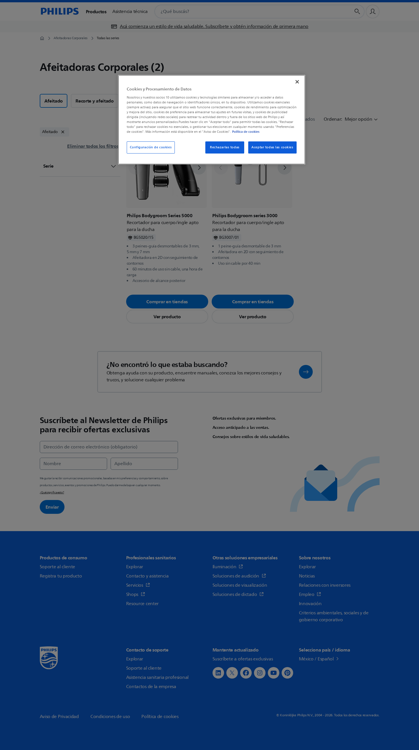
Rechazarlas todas (225, 147)
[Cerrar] (297, 81)
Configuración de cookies (151, 147)
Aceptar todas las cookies (272, 147)
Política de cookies (245, 132)
